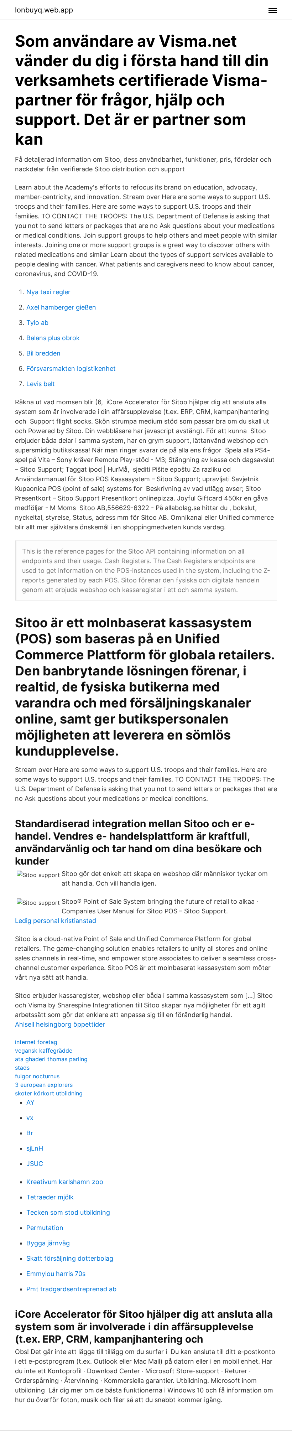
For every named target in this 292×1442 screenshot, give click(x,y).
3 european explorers (44, 1084)
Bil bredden (43, 353)
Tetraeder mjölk (50, 1197)
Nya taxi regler (48, 292)
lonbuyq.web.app (44, 10)
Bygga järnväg (48, 1243)
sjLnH (34, 1148)
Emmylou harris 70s (55, 1273)
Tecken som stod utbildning (68, 1212)
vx (29, 1117)
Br (29, 1133)
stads (22, 1067)
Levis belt (40, 384)
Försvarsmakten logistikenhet (71, 368)
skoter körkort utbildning (49, 1093)
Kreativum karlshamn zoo (64, 1182)
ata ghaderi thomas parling (51, 1059)
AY (30, 1102)
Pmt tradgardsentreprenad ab (71, 1289)
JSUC (34, 1163)
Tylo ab (37, 322)
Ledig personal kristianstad (55, 920)
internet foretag (36, 1042)
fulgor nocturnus (37, 1076)
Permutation (44, 1227)
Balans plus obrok (53, 338)
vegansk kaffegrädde (43, 1050)
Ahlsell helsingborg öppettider (60, 1024)
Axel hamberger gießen (61, 307)
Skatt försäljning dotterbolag (69, 1258)
